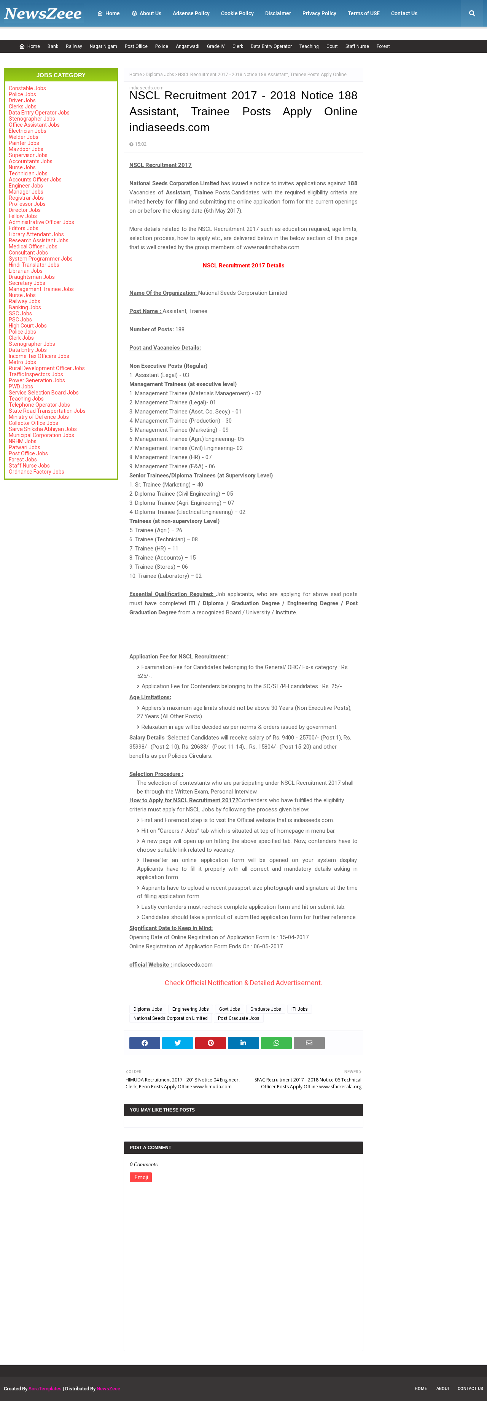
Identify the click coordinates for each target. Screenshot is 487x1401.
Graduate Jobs (265, 1009)
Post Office (136, 46)
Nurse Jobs (22, 167)
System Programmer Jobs (41, 259)
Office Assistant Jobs (34, 125)
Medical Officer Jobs (33, 246)
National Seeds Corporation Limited (171, 1018)
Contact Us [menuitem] (404, 13)
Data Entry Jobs (28, 350)
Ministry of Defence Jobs (39, 417)
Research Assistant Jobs (38, 240)
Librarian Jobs (26, 271)
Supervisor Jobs (28, 155)
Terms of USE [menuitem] (364, 13)
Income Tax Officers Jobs (39, 356)
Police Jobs (22, 94)
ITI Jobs (299, 1009)
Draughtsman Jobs (32, 277)
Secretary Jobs (27, 283)
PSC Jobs (20, 319)
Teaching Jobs (26, 399)
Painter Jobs (24, 143)
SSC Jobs (20, 313)
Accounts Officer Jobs (35, 180)
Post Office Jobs (28, 453)
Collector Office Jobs (33, 423)
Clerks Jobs (23, 106)
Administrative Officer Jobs (41, 222)
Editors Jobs (23, 228)
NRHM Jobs (23, 441)
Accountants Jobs (31, 161)
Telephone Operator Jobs (39, 405)
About (443, 1388)
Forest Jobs (23, 459)
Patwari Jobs (24, 447)
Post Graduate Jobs (238, 1018)
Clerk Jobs (21, 338)
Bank (53, 46)
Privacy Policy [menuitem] (319, 13)
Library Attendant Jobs (36, 234)
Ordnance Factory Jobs (36, 472)
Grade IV (216, 46)
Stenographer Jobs (32, 119)
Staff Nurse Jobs (29, 466)
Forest (383, 46)
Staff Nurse (357, 46)
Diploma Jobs (160, 74)
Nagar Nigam (103, 46)
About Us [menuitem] (150, 13)
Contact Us (470, 1388)
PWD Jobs (21, 386)
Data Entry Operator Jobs (39, 113)
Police (161, 46)
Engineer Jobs (26, 186)
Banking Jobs (25, 307)
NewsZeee (108, 1388)
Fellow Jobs (23, 216)
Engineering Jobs (190, 1009)
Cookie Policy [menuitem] (237, 13)
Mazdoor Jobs (26, 149)
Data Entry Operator (271, 46)
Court (332, 46)
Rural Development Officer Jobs (47, 368)
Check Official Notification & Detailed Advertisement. (243, 983)
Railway (74, 46)
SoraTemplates (45, 1388)
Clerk (237, 46)
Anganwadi (187, 46)
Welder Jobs (23, 137)
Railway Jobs (24, 301)
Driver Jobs (22, 100)
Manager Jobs (26, 192)
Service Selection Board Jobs (44, 393)
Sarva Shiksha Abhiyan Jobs (43, 429)
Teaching (309, 46)
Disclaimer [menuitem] (278, 13)
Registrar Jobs (26, 198)
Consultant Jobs (28, 253)
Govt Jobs (229, 1009)
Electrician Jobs (27, 131)
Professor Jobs (27, 204)
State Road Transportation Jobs (47, 411)
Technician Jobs (28, 173)
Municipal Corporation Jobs (41, 435)
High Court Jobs (28, 326)
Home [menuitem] (112, 13)
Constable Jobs (27, 88)
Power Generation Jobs (37, 380)
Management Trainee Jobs (41, 289)
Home (33, 46)
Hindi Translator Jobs (34, 265)
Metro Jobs (22, 362)
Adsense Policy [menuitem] (191, 13)
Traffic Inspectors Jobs (36, 374)
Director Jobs (25, 210)
